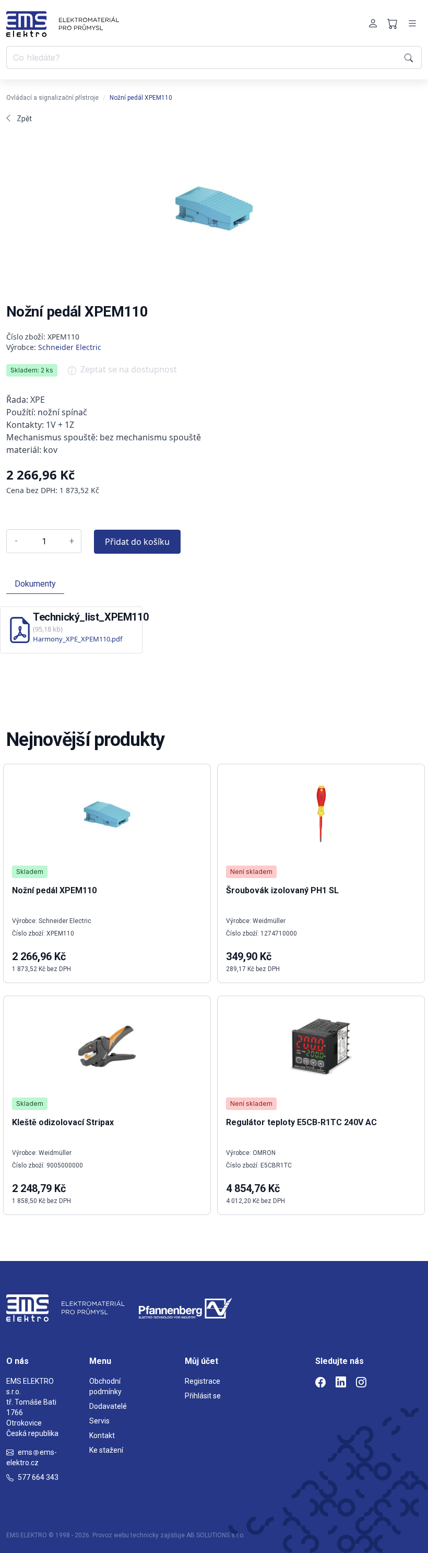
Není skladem (251, 871)
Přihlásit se (203, 1396)
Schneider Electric (69, 347)
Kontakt (102, 1435)
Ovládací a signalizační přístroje (52, 97)
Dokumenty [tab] (35, 584)
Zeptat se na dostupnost (128, 369)
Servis (99, 1421)
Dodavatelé (108, 1406)
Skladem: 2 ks (31, 370)
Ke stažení (106, 1450)
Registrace (202, 1381)
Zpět (24, 118)
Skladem (29, 871)
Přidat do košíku (137, 541)
